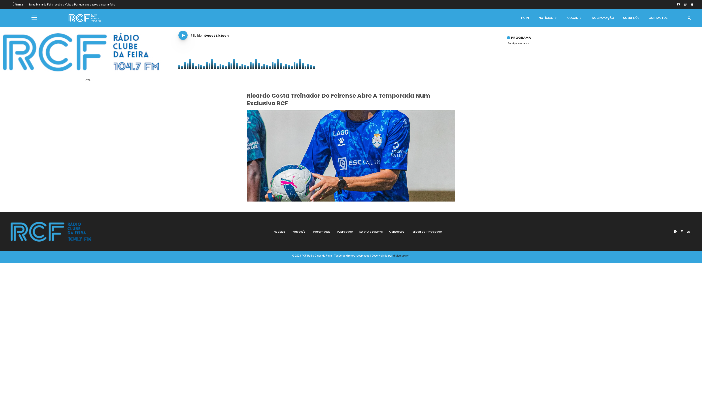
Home (525, 18)
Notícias (546, 18)
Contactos (658, 18)
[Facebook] (678, 4)
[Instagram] (685, 4)
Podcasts (574, 18)
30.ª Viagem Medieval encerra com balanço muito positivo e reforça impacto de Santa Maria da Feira (89, 4)
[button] (689, 18)
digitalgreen (401, 255)
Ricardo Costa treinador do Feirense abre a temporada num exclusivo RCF (338, 99)
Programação (602, 18)
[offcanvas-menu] (34, 17)
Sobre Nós (631, 18)
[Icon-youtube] (692, 4)
